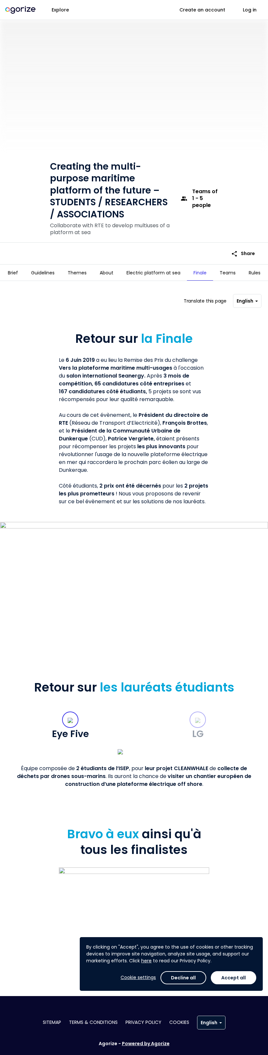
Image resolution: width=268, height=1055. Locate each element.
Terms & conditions (93, 1022)
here (146, 960)
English (245, 301)
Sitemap (52, 1022)
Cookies (179, 1022)
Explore (60, 10)
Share (243, 253)
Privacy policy (143, 1022)
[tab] (13, 273)
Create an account (202, 10)
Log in (250, 10)
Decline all (183, 977)
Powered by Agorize (146, 1043)
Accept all (233, 977)
